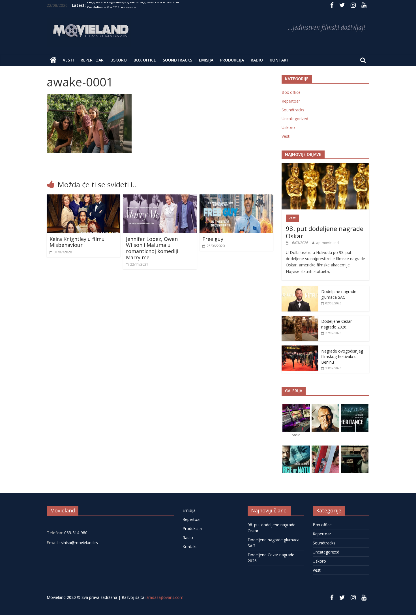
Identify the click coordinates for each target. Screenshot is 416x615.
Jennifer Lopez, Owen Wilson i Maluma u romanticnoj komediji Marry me (152, 248)
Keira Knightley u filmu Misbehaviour (77, 242)
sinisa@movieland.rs (79, 542)
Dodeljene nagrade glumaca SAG (338, 294)
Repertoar (92, 60)
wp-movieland (327, 242)
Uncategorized (295, 118)
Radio (257, 60)
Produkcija (232, 60)
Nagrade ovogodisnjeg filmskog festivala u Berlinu (133, 5)
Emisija (206, 60)
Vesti (68, 60)
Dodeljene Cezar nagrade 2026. (336, 324)
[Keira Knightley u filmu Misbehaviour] (83, 198)
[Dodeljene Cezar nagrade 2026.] (300, 318)
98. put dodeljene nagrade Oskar (324, 232)
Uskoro (118, 60)
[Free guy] (236, 198)
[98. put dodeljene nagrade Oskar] (325, 166)
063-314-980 (75, 532)
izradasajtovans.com (164, 597)
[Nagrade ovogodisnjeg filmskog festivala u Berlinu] (300, 348)
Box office (145, 60)
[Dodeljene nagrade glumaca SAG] (300, 289)
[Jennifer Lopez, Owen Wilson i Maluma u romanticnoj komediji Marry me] (160, 198)
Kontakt (279, 60)
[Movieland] (53, 60)
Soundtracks (177, 60)
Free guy (212, 239)
